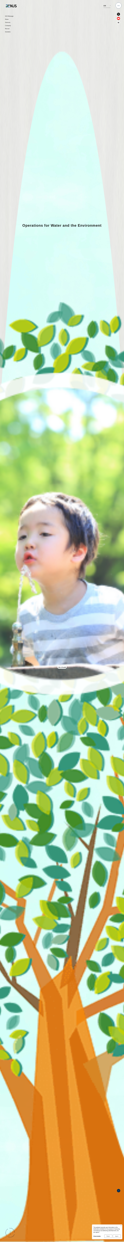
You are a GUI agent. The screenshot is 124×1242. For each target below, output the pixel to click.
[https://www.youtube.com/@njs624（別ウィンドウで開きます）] (118, 18)
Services (7, 22)
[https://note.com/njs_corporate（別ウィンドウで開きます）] (118, 22)
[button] (107, 6)
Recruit (7, 28)
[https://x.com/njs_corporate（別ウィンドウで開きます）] (118, 14)
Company (8, 25)
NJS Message (9, 16)
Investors (7, 32)
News (7, 19)
